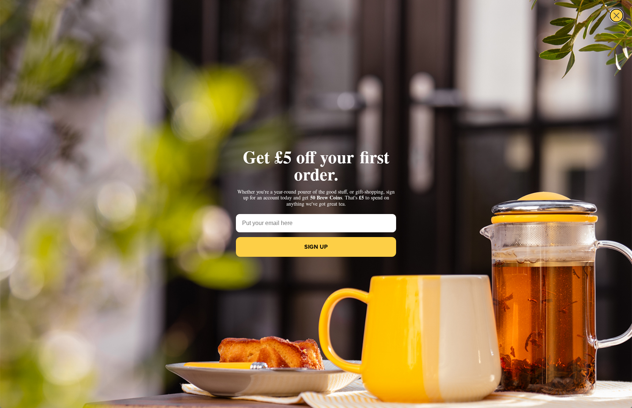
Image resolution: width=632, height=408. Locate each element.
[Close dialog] (616, 15)
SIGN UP (316, 247)
